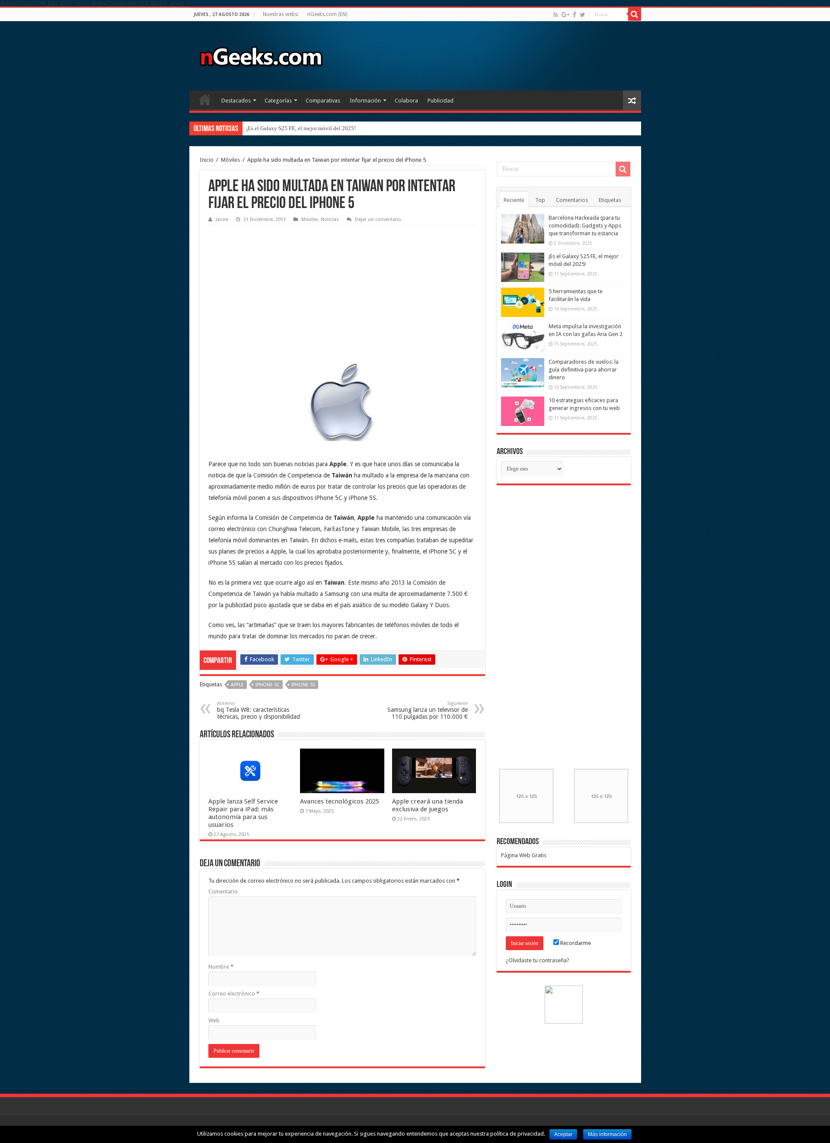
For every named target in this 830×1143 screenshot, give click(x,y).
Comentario (223, 891)
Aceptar (563, 1134)
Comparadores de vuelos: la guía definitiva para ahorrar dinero (584, 370)
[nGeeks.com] (261, 54)
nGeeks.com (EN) (327, 14)
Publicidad (440, 100)
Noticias (330, 219)
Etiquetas (610, 200)
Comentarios (572, 200)
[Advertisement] (273, 283)
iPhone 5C (267, 685)
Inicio (205, 99)
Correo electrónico (233, 993)
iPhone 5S (303, 685)
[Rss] (555, 15)
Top (540, 200)
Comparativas (323, 100)
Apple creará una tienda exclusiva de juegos (427, 805)
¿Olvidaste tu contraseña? (537, 960)
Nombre (220, 967)
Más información (607, 1134)
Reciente (514, 200)
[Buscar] (634, 14)
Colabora (406, 100)
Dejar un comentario (378, 219)
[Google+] (565, 15)
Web (214, 1020)
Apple (237, 685)
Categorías (278, 100)
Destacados (236, 100)
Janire (222, 219)
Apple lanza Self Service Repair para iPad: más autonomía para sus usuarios (243, 813)
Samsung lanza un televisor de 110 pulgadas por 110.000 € (427, 710)
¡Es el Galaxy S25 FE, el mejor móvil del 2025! (301, 128)
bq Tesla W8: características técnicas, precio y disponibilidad (258, 710)
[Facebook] (574, 15)
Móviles (230, 160)
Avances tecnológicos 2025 (339, 801)
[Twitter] (582, 15)
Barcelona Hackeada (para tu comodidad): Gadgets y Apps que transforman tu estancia (585, 226)
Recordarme (575, 943)
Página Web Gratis (523, 855)
